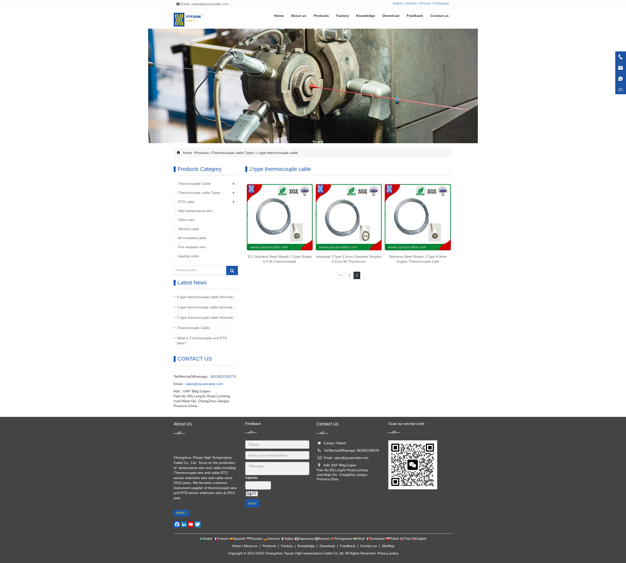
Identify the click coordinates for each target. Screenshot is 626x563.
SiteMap (388, 546)
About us (250, 546)
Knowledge (306, 546)
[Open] (620, 73)
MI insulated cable (192, 238)
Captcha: (251, 478)
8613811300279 (223, 376)
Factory (287, 546)
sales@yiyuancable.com (204, 384)
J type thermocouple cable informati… (206, 307)
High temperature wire (195, 211)
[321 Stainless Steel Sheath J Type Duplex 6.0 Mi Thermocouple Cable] (280, 217)
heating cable (188, 256)
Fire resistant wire (192, 247)
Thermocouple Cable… (195, 328)
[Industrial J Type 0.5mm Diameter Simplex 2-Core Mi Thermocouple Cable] (348, 217)
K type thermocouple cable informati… (206, 297)
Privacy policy (387, 553)
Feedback (347, 546)
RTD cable (186, 202)
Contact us (368, 546)
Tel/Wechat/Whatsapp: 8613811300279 (351, 450)
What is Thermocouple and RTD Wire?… (202, 340)
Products (202, 153)
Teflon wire (186, 220)
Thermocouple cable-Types (233, 153)
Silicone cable (188, 229)
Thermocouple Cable (194, 184)
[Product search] (232, 270)
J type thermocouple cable (277, 153)
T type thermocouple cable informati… (206, 317)
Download (327, 546)
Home (187, 153)
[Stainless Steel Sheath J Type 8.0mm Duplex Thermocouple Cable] (417, 217)
